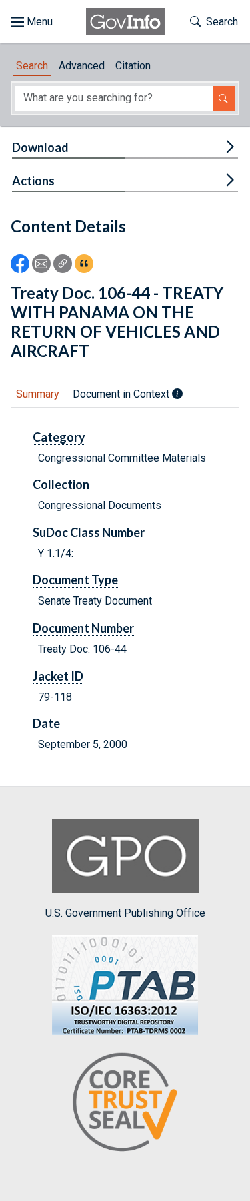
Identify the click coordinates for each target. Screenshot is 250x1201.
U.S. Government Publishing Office (125, 913)
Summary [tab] (37, 394)
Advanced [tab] (82, 65)
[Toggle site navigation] (32, 22)
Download (40, 147)
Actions (33, 180)
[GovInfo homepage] (125, 21)
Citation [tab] (133, 65)
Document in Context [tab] (122, 394)
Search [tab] (32, 65)
